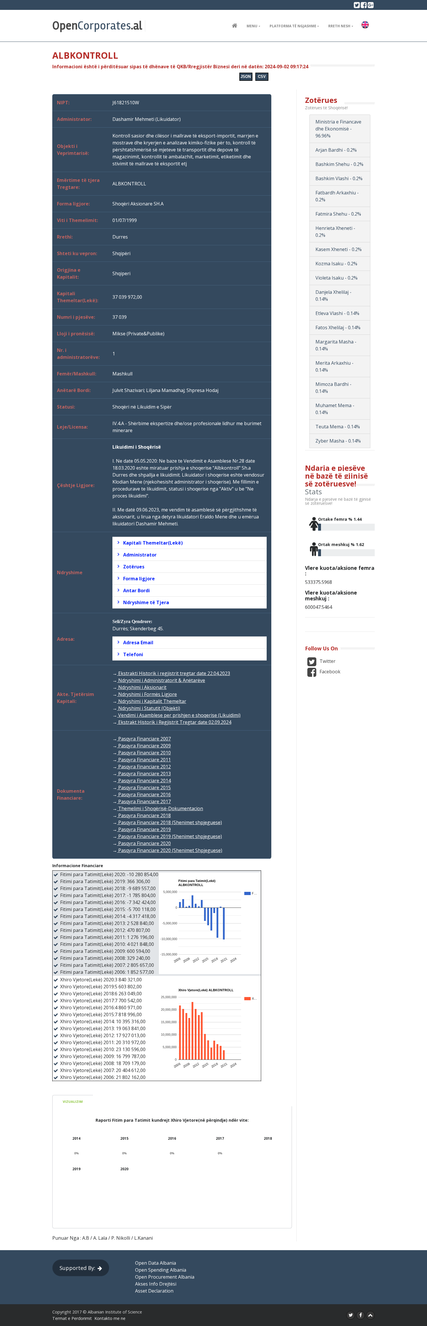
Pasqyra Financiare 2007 (144, 739)
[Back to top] (370, 1315)
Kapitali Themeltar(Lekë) (153, 543)
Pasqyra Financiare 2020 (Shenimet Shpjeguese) (169, 850)
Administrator (140, 555)
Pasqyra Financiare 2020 (144, 843)
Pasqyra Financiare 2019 (144, 829)
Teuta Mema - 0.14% (337, 426)
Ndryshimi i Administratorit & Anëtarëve (161, 680)
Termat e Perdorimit (72, 1318)
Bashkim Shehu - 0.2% (339, 164)
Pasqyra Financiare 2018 (144, 815)
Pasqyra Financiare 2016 (144, 794)
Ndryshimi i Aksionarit (141, 687)
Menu (252, 26)
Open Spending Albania (160, 1270)
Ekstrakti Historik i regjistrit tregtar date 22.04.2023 (173, 673)
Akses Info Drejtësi (155, 1284)
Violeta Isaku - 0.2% (336, 278)
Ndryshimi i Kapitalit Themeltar (151, 701)
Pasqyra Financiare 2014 (144, 780)
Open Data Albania (155, 1263)
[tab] (189, 543)
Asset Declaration (154, 1291)
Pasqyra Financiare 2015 (144, 787)
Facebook (329, 671)
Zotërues (133, 566)
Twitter (327, 661)
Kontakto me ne (109, 1318)
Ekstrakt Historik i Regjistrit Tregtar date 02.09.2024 (174, 722)
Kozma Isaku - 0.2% (336, 263)
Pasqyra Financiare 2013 (144, 773)
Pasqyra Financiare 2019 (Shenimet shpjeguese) (169, 836)
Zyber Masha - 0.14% (338, 441)
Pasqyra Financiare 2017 (144, 801)
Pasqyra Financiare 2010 (144, 752)
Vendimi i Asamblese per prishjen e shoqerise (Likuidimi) (179, 715)
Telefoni (133, 654)
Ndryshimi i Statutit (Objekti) (148, 708)
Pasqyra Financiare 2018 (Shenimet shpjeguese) (169, 822)
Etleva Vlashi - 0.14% (337, 313)
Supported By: (77, 1267)
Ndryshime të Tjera (146, 602)
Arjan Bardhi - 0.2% (336, 150)
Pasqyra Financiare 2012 (144, 766)
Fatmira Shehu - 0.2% (338, 214)
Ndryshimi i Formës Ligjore (147, 694)
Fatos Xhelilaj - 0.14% (337, 327)
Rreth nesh (339, 26)
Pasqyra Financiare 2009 (144, 745)
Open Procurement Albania (164, 1277)
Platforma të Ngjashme (293, 26)
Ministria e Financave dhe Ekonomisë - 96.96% (338, 129)
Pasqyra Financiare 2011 (144, 759)
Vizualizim (73, 1101)
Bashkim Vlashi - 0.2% (339, 178)
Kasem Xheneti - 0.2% (338, 249)
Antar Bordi (136, 590)
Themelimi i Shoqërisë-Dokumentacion (160, 808)
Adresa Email (138, 642)
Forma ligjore (139, 578)
